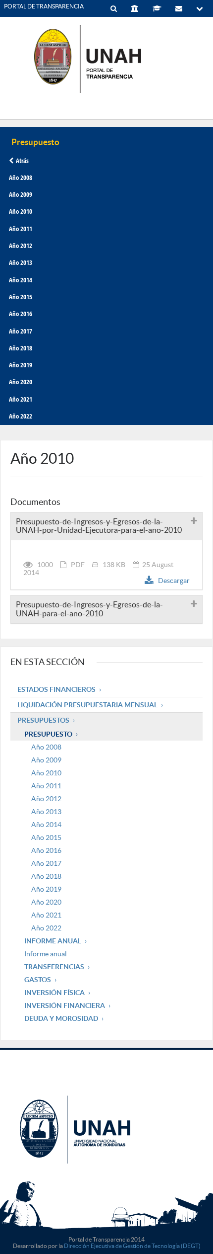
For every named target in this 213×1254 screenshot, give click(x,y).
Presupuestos (43, 720)
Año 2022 (20, 416)
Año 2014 (20, 279)
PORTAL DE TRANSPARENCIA (44, 6)
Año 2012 (20, 245)
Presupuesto (48, 734)
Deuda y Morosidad (61, 1018)
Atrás (22, 160)
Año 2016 (20, 313)
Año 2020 (20, 381)
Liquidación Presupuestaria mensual (87, 705)
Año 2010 (20, 211)
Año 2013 (20, 262)
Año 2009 (20, 194)
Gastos (37, 980)
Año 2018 (20, 347)
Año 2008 (20, 177)
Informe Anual (52, 941)
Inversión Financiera (64, 1005)
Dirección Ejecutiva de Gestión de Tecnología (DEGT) (132, 1246)
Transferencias (54, 967)
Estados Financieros (56, 689)
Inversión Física (54, 993)
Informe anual (45, 954)
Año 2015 (20, 296)
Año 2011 (20, 228)
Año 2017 (20, 331)
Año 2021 (20, 399)
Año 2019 (20, 364)
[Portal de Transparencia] (106, 58)
